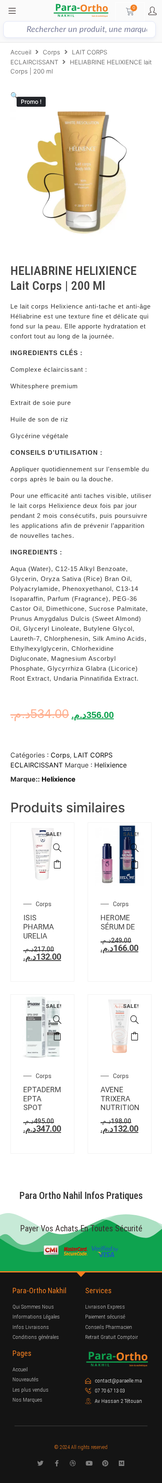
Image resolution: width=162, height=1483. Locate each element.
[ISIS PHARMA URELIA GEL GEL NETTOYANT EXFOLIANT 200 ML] (57, 847)
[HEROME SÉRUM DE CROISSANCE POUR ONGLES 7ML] (134, 847)
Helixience (110, 765)
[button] (14, 95)
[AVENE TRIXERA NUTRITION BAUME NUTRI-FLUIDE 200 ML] (134, 1019)
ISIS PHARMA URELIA (38, 926)
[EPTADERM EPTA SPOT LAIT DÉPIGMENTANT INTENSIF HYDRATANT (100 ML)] (57, 1019)
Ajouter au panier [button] (57, 864)
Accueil (20, 52)
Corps (51, 52)
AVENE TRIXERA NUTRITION (120, 1098)
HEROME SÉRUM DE (118, 922)
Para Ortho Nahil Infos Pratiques (81, 1195)
